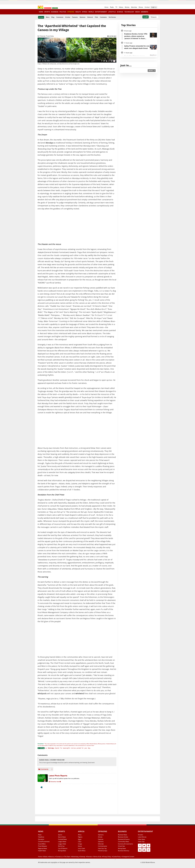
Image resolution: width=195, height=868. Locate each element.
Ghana (141, 7)
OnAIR (145, 17)
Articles (67, 17)
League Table (62, 844)
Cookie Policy (116, 856)
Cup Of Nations (62, 848)
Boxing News (62, 851)
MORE (151, 71)
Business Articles (123, 837)
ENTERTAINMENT (101, 12)
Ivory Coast (81, 848)
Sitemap (82, 856)
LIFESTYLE (112, 12)
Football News (62, 839)
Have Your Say (102, 848)
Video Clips (141, 841)
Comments (103, 17)
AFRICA (84, 12)
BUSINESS (54, 12)
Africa (79, 835)
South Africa (81, 851)
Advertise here (55, 781)
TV (116, 7)
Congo (80, 844)
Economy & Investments (125, 844)
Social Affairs (42, 844)
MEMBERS (144, 12)
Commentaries (102, 846)
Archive (41, 17)
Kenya (80, 846)
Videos (121, 7)
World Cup (61, 846)
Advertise (134, 7)
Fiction (41, 39)
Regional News (42, 848)
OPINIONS (70, 12)
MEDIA (137, 12)
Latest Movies (142, 837)
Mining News (122, 848)
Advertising (75, 856)
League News (62, 841)
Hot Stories (112, 17)
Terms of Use (97, 856)
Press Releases (42, 846)
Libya (79, 841)
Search (154, 17)
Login (153, 7)
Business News (122, 835)
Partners (89, 856)
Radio (112, 7)
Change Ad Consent (128, 856)
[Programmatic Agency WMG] (41, 787)
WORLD (91, 12)
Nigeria (80, 837)
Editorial (90, 17)
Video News (141, 839)
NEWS (41, 12)
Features (75, 17)
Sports (60, 835)
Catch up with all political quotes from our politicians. (64, 778)
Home (106, 7)
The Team (67, 856)
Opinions (82, 17)
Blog (52, 17)
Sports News (62, 837)
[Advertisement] (77, 226)
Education (41, 839)
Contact (147, 7)
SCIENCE (120, 12)
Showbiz (140, 835)
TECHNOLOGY (129, 12)
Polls (96, 17)
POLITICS (63, 12)
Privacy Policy (107, 856)
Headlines (41, 837)
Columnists (59, 17)
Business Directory (123, 851)
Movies (127, 7)
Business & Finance (123, 839)
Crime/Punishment (44, 841)
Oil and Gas (121, 846)
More (47, 17)
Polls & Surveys (102, 851)
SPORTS (47, 12)
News (39, 835)
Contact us (59, 856)
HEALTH (78, 12)
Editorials (101, 844)
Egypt (79, 839)
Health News (42, 851)
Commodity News (123, 841)
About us (52, 856)
